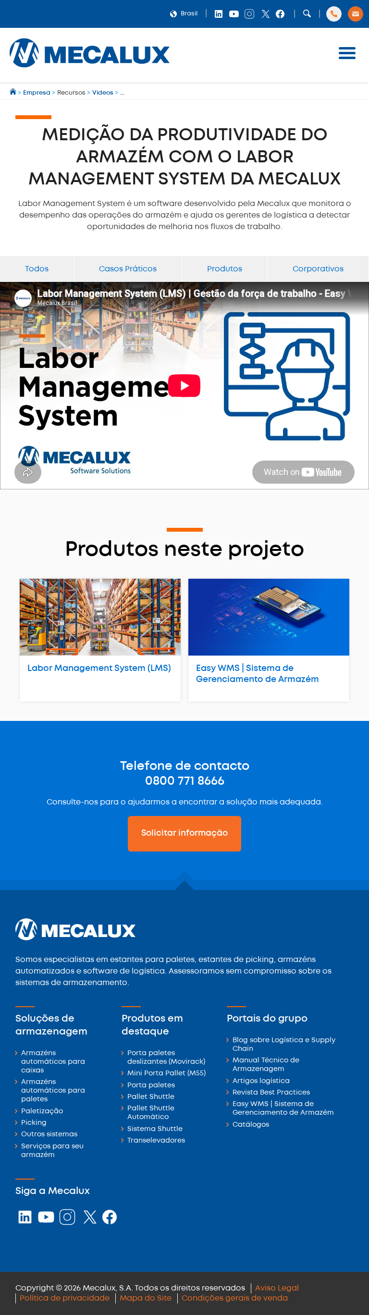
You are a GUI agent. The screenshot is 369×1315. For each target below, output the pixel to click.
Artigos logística (261, 1081)
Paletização (42, 1111)
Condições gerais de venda (235, 1298)
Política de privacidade (65, 1298)
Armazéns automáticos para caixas (53, 1062)
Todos (37, 269)
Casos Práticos (128, 269)
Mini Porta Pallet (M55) (166, 1074)
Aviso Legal (277, 1288)
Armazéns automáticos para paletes (53, 1091)
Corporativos (318, 269)
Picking (34, 1123)
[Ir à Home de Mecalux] (14, 93)
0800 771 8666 (184, 781)
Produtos (224, 269)
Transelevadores (156, 1141)
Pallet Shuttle (150, 1097)
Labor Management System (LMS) (99, 668)
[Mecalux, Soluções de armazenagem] (90, 69)
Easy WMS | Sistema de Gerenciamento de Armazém (257, 674)
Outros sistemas (49, 1135)
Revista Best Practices (271, 1093)
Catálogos (251, 1125)
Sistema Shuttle (155, 1129)
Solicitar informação (184, 833)
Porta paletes (151, 1086)
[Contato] (355, 14)
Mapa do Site (146, 1298)
